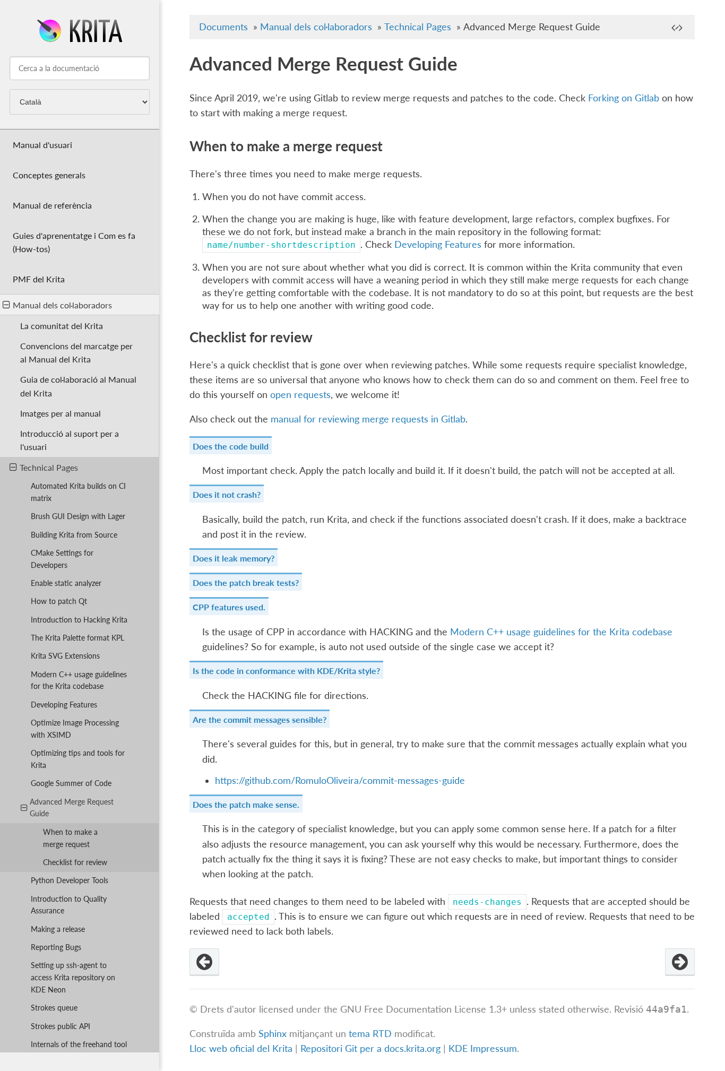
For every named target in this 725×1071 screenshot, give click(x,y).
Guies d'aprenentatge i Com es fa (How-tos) (74, 242)
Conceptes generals (49, 175)
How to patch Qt (59, 601)
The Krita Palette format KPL (77, 637)
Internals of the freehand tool (79, 1044)
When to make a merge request (70, 838)
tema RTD (370, 1033)
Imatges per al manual (60, 413)
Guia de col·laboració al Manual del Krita (78, 386)
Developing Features (64, 704)
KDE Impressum (482, 1048)
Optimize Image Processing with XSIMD (75, 728)
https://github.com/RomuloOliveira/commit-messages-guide (340, 780)
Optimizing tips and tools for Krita (78, 759)
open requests (300, 394)
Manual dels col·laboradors (62, 305)
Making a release (58, 929)
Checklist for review (75, 862)
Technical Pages (49, 467)
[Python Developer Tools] (680, 962)
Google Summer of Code (71, 783)
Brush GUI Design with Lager (78, 516)
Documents (223, 26)
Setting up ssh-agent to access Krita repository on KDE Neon (73, 977)
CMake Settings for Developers (62, 558)
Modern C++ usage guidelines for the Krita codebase (79, 680)
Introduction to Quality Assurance (69, 904)
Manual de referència (52, 205)
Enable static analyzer (66, 583)
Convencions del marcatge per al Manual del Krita (76, 352)
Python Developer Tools (69, 880)
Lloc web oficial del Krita (240, 1048)
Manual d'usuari (42, 145)
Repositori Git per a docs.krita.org (370, 1048)
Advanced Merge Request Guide (72, 807)
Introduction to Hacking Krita (79, 619)
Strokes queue (54, 1007)
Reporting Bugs (56, 947)
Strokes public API (60, 1026)
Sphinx (272, 1033)
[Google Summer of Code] (204, 962)
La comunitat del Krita (61, 326)
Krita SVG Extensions (65, 655)
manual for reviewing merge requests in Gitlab (368, 419)
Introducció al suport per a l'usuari (69, 440)
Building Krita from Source (74, 534)
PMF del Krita (39, 279)
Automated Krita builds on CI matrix (78, 492)
